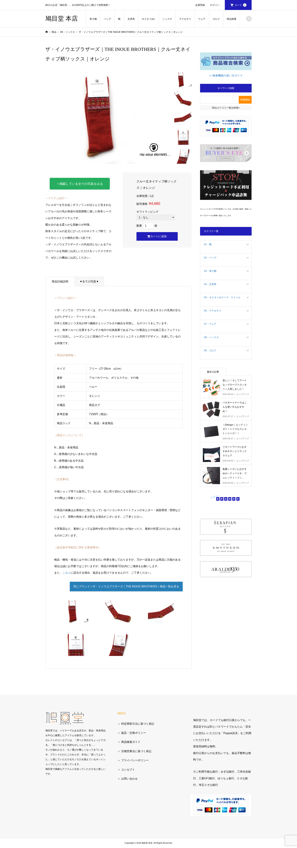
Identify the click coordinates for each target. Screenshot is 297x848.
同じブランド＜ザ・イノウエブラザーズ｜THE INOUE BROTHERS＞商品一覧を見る (126, 586)
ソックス (167, 19)
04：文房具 (210, 284)
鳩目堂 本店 (61, 18)
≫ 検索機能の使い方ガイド (226, 75)
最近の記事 (213, 371)
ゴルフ (216, 19)
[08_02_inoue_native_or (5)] (118, 652)
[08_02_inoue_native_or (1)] (75, 620)
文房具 (131, 19)
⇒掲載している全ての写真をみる (80, 184)
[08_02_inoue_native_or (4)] (75, 652)
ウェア (201, 19)
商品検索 (231, 19)
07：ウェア (210, 323)
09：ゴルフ (210, 350)
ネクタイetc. (148, 19)
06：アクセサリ (212, 310)
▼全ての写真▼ (89, 281)
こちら (66, 572)
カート (240, 5)
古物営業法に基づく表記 (136, 751)
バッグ (107, 19)
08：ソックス (211, 337)
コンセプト (128, 769)
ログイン (215, 5)
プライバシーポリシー (135, 760)
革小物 (93, 19)
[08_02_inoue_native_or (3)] (161, 620)
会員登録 (200, 5)
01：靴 (208, 244)
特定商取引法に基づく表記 (137, 723)
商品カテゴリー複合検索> (226, 107)
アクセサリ (185, 19)
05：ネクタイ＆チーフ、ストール (222, 297)
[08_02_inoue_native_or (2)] (118, 620)
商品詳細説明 (60, 281)
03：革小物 (210, 271)
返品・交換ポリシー (133, 732)
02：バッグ (210, 257)
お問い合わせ (129, 778)
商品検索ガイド (130, 741)
